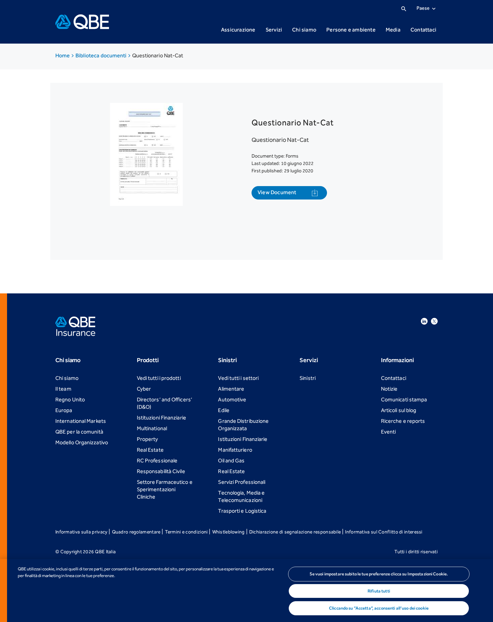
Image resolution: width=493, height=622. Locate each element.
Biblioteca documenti (101, 55)
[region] (246, 590)
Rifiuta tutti (379, 590)
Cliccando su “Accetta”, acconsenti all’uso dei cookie (379, 608)
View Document (277, 192)
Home (63, 55)
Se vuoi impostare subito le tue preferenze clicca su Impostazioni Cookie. (379, 573)
